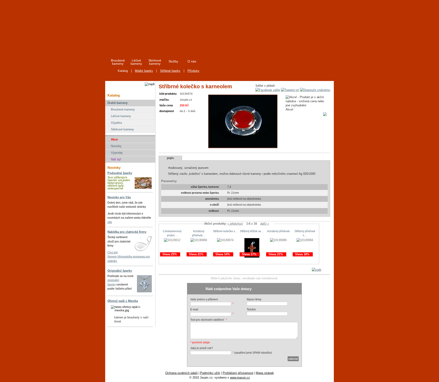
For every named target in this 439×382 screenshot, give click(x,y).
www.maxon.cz (240, 377)
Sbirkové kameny (122, 129)
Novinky (116, 146)
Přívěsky (193, 71)
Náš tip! (116, 159)
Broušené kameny (123, 109)
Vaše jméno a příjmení (204, 299)
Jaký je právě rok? (201, 348)
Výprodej (117, 152)
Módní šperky (144, 71)
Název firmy (254, 299)
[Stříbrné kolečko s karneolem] (243, 147)
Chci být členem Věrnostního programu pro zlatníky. (128, 256)
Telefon (251, 309)
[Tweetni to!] (290, 90)
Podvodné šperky (119, 173)
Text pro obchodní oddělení (207, 319)
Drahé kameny (117, 103)
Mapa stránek (265, 373)
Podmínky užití (210, 373)
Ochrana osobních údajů (181, 373)
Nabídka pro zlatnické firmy (126, 232)
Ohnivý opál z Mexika (122, 301)
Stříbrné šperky (170, 71)
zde (109, 222)
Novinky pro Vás (119, 197)
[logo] (146, 27)
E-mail (194, 309)
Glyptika (116, 122)
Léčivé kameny (121, 116)
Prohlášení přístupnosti (238, 373)
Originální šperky (119, 270)
